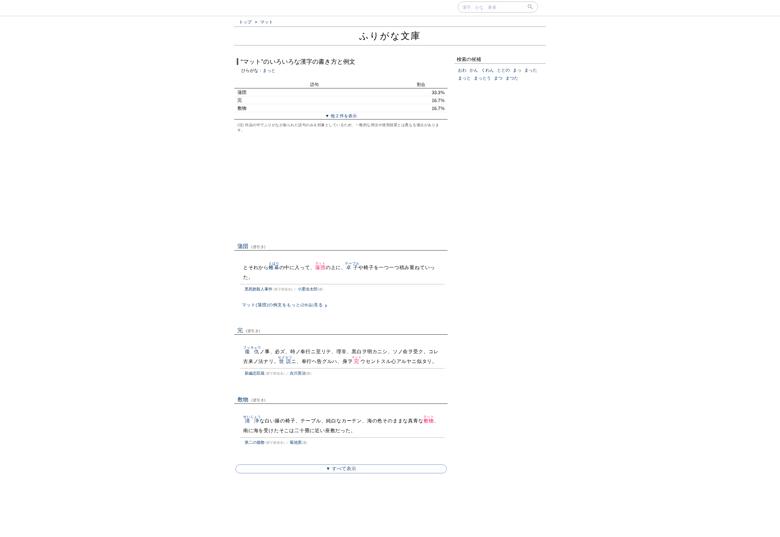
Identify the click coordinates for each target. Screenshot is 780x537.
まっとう (482, 78)
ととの (503, 70)
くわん (487, 70)
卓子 (352, 267)
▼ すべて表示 (341, 468)
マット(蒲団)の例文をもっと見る (282, 304)
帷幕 (274, 267)
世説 (285, 361)
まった (530, 70)
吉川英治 (298, 373)
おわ (462, 70)
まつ (498, 78)
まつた (511, 78)
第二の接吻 (254, 442)
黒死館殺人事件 (258, 289)
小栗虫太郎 (307, 289)
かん (474, 70)
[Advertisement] (341, 187)
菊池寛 (296, 442)
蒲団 (251, 246)
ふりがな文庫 (390, 36)
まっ (517, 70)
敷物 (251, 400)
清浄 (252, 420)
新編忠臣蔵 (254, 373)
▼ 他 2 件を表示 (341, 115)
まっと (269, 70)
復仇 (252, 351)
